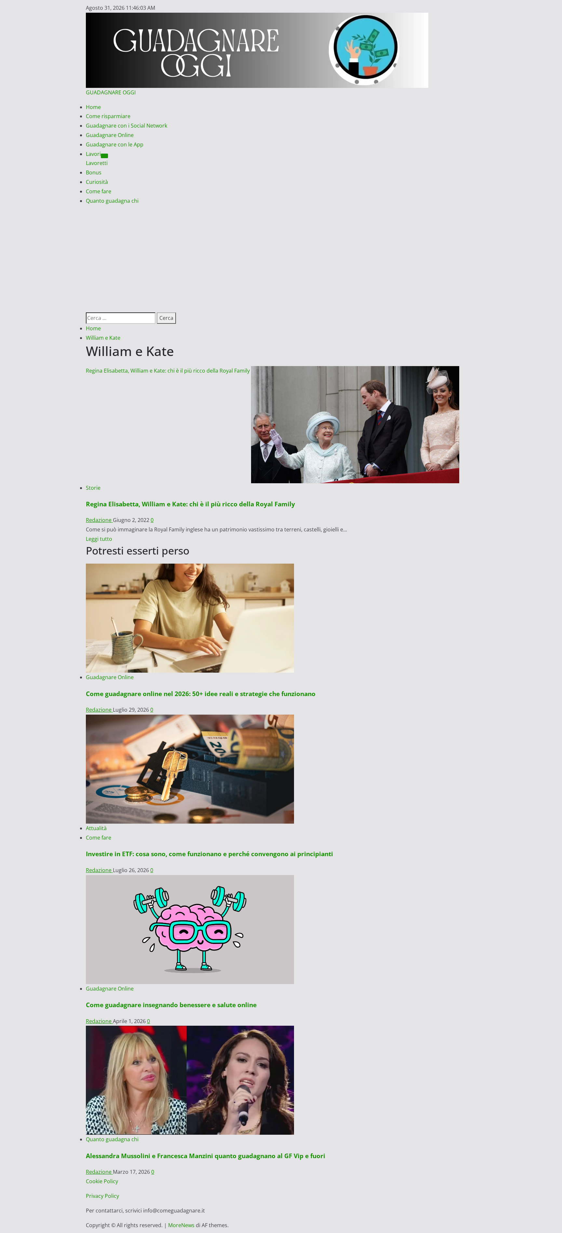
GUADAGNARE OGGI (111, 92)
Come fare (98, 191)
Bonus (93, 172)
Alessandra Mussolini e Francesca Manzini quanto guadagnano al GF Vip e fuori (205, 1156)
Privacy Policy (102, 1195)
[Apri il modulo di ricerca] (88, 307)
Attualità (96, 828)
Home (93, 107)
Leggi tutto (99, 538)
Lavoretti (97, 163)
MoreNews (181, 1225)
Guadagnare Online (110, 135)
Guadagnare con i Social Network (126, 125)
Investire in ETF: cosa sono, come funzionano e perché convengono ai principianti (209, 854)
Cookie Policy (102, 1181)
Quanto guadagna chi (112, 200)
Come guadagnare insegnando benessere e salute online (171, 1005)
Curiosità (97, 181)
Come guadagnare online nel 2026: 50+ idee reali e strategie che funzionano (200, 694)
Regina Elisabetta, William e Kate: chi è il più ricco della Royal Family (168, 370)
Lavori (93, 154)
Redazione (99, 520)
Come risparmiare (108, 116)
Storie (93, 487)
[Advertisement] (281, 254)
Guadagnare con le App (114, 144)
